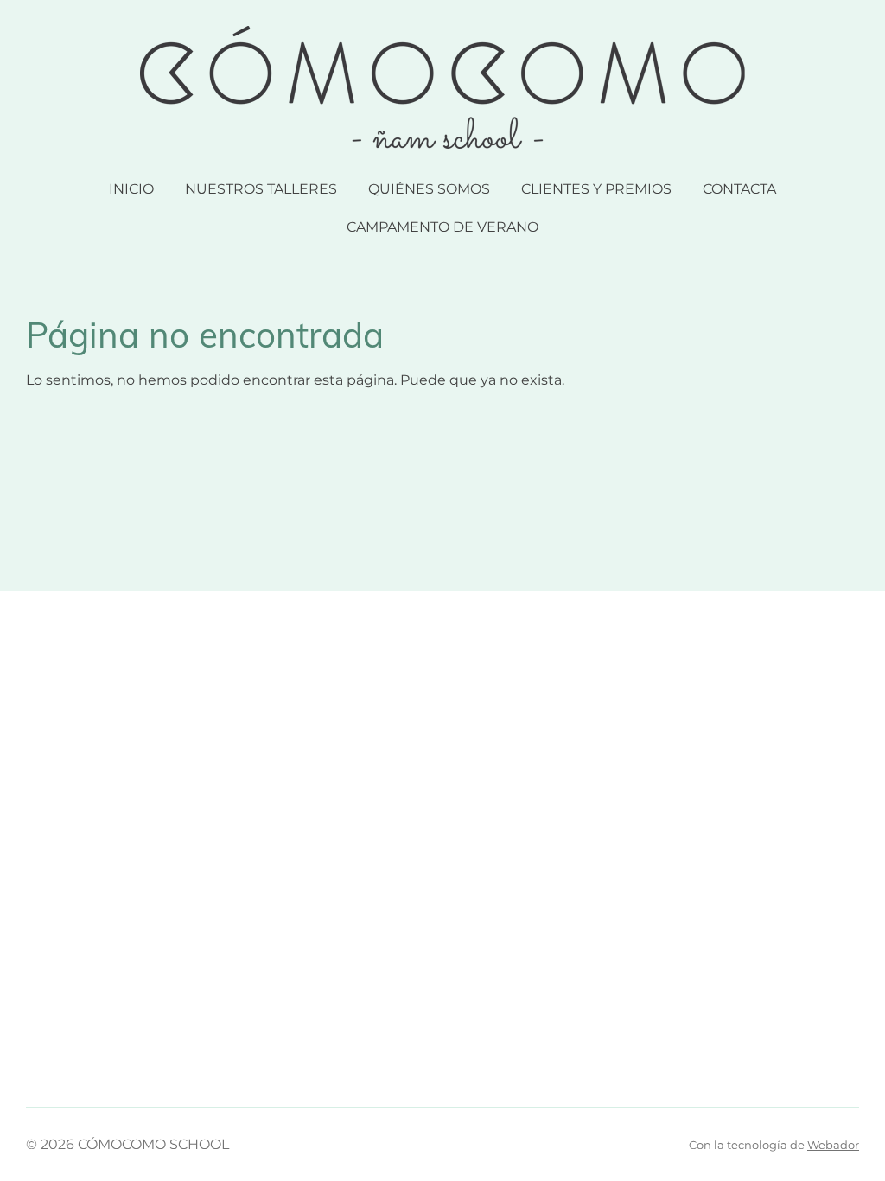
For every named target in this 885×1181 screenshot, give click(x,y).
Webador (833, 1145)
